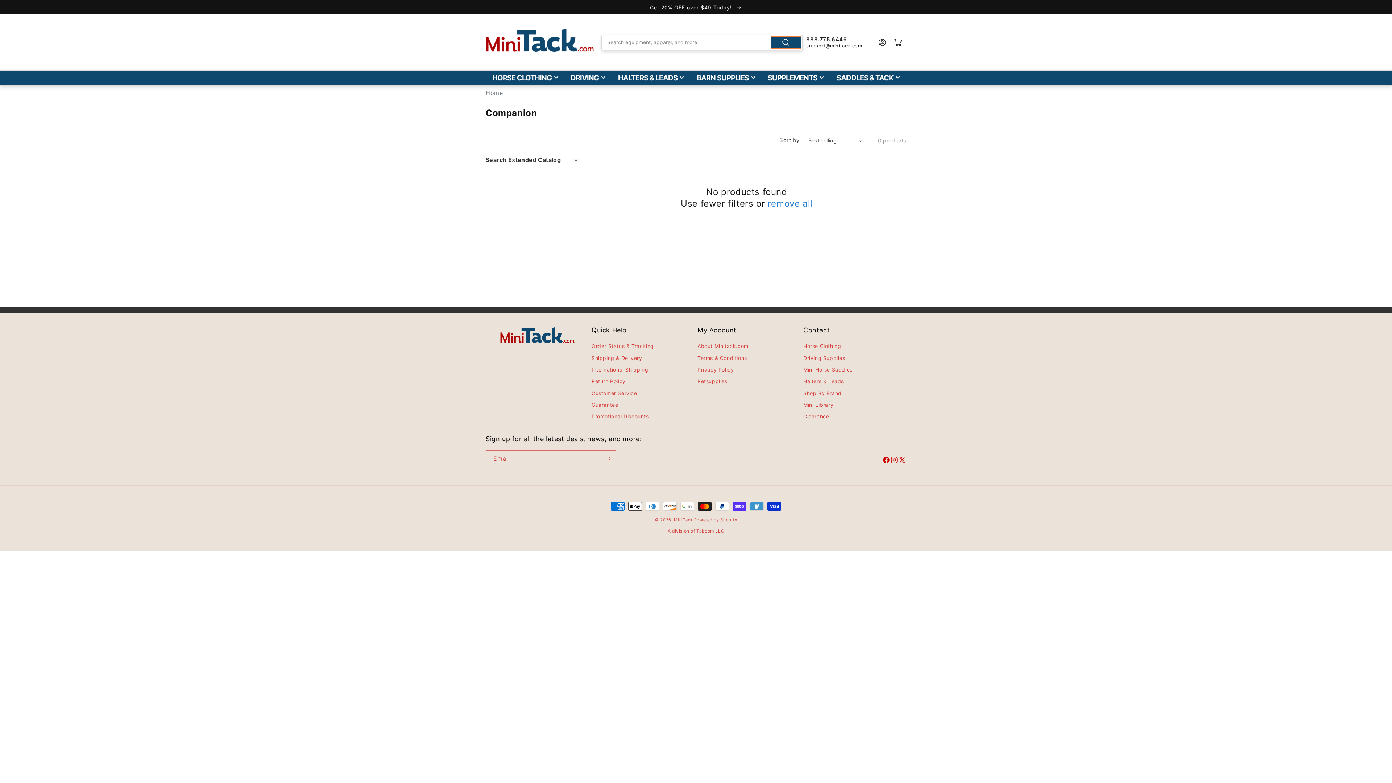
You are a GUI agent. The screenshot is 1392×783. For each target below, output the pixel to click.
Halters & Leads (648, 78)
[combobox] (702, 42)
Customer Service (614, 393)
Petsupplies (712, 381)
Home (494, 92)
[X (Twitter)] (902, 461)
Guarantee (605, 405)
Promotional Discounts (620, 416)
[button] (533, 160)
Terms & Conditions (722, 358)
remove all (790, 203)
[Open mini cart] (898, 42)
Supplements (792, 78)
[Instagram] (894, 461)
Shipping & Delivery (617, 358)
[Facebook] (886, 461)
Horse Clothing (522, 78)
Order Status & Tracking (623, 346)
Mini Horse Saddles (828, 369)
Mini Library (818, 405)
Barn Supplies (723, 78)
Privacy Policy (715, 369)
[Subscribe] (608, 458)
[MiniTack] (540, 40)
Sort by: (790, 140)
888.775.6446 (826, 39)
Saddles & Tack (865, 78)
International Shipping (620, 369)
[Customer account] (882, 42)
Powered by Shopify (715, 519)
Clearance (816, 416)
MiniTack (683, 519)
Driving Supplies (824, 358)
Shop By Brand (822, 393)
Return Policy (609, 381)
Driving (585, 78)
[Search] (786, 42)
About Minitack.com (723, 346)
